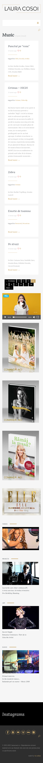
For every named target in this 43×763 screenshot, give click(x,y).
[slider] (20, 317)
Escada (21, 59)
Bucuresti (18, 223)
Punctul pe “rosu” (18, 46)
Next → (9, 288)
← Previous (10, 281)
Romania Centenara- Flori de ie (14, 635)
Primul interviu (8, 676)
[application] (21, 304)
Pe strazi (13, 244)
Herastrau (25, 223)
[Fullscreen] (38, 317)
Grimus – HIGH (18, 88)
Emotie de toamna (19, 211)
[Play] (5, 317)
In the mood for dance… (11, 679)
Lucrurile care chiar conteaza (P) (14, 588)
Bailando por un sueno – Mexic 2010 (16, 682)
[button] (21, 304)
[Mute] (34, 317)
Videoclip (24, 100)
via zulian (37, 756)
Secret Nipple (7, 632)
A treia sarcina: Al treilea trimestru (15, 590)
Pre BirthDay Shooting (10, 593)
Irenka (27, 59)
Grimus (17, 100)
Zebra (11, 172)
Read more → (14, 76)
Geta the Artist (7, 637)
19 (31, 284)
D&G (16, 59)
